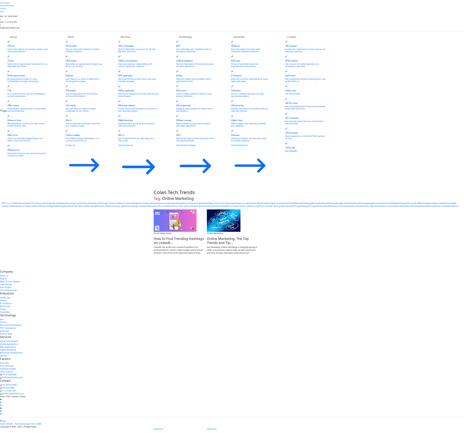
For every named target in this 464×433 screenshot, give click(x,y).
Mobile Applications (9, 344)
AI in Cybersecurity (250, 206)
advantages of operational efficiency (248, 203)
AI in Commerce (234, 206)
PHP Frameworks (8, 328)
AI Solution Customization (388, 206)
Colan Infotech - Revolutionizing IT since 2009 (20, 423)
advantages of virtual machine (279, 203)
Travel (2, 309)
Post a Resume (7, 366)
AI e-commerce (165, 206)
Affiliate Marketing (301, 203)
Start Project (5, 287)
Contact (291, 36)
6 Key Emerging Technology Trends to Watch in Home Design (110, 203)
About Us (4, 275)
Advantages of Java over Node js (217, 203)
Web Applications (8, 347)
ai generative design (218, 206)
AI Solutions (453, 206)
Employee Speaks (8, 368)
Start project (5, 3)
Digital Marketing (8, 350)
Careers (3, 8)
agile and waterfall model (381, 203)
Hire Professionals (8, 290)
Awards (3, 278)
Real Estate (5, 306)
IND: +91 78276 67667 (9, 16)
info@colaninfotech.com (10, 28)
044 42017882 (8, 387)
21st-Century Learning (40, 203)
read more (158, 429)
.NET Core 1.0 (7, 203)
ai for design (191, 206)
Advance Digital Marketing (169, 203)
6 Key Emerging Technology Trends (66, 203)
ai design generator (121, 206)
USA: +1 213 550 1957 (8, 22)
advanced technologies (192, 203)
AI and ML (76, 206)
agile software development (439, 203)
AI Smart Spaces (369, 206)
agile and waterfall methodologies (354, 203)
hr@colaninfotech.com (12, 377)
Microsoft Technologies (11, 325)
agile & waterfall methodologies (324, 203)
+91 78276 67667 (9, 385)
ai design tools (137, 206)
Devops (3, 355)
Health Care (5, 297)
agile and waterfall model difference (409, 203)
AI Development (151, 206)
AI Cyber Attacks (105, 206)
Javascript (4, 331)
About (13, 36)
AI (34, 206)
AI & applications (64, 206)
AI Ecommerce (178, 206)
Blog (2, 11)
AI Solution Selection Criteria (435, 206)
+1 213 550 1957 (9, 390)
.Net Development (22, 203)
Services (125, 36)
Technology (185, 36)
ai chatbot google (89, 206)
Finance (3, 300)
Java (2, 319)
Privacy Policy (30, 426)
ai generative (203, 206)
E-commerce (5, 303)
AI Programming (300, 206)
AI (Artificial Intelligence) (46, 206)
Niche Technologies (9, 341)
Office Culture (6, 371)
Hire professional (7, 5)
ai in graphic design (284, 206)
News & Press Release (10, 281)
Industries (239, 36)
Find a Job (4, 363)
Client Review (6, 284)
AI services (357, 206)
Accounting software (147, 203)
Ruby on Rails (6, 333)
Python (3, 322)
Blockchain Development (11, 352)
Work (71, 36)
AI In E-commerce (267, 206)
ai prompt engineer (343, 206)
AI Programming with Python (321, 206)
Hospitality (5, 312)
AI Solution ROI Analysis (411, 206)
